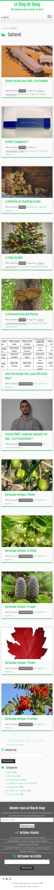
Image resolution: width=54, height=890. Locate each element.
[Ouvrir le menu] (49, 17)
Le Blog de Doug (27, 4)
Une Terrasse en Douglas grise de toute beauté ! (27, 838)
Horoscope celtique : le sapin (20, 607)
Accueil (4, 28)
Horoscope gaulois (26, 384)
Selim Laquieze (40, 94)
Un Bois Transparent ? (17, 142)
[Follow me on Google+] (8, 17)
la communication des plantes (16, 323)
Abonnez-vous (27, 825)
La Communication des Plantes (21, 314)
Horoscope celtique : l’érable (20, 663)
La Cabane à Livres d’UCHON (27, 844)
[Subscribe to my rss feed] (3, 17)
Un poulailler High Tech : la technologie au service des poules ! (27, 848)
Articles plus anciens (14, 744)
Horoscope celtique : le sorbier (21, 719)
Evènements (11, 776)
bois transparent (11, 151)
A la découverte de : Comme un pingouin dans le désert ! (27, 841)
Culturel (22, 91)
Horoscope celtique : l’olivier (20, 494)
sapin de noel (10, 267)
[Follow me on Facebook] (5, 17)
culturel (40, 91)
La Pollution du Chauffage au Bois (23, 201)
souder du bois (11, 94)
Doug (10, 387)
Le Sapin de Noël (13, 257)
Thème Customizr (32, 886)
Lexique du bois (12, 787)
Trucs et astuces (13, 794)
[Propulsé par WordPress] (42, 883)
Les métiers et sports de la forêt (30, 444)
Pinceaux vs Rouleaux (27, 851)
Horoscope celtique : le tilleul (20, 550)
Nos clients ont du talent (16, 790)
